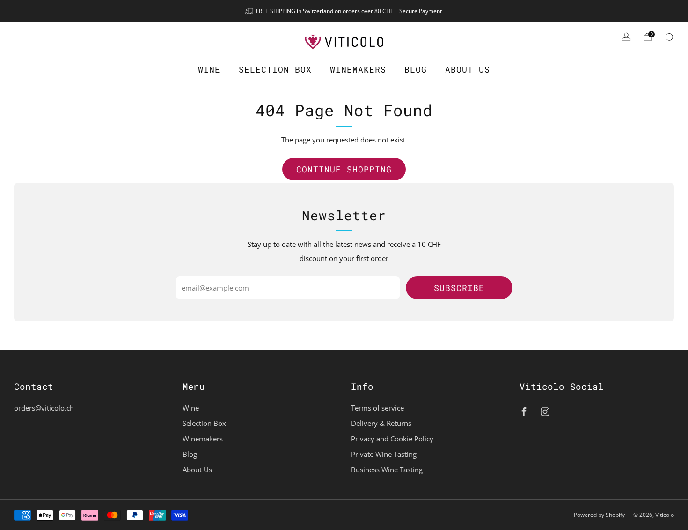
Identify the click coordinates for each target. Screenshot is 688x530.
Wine (209, 69)
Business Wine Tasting (387, 469)
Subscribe (459, 287)
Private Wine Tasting (384, 454)
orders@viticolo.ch (44, 407)
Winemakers (358, 69)
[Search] (669, 37)
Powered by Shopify (599, 515)
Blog (415, 69)
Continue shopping (344, 169)
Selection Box (275, 69)
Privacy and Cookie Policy (392, 438)
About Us (467, 69)
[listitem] (344, 11)
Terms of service (377, 407)
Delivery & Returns (381, 423)
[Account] (626, 37)
